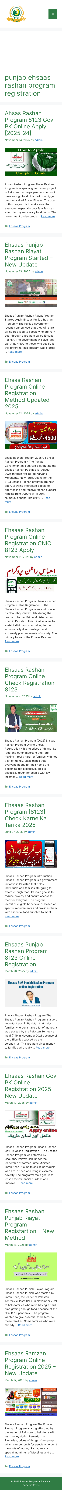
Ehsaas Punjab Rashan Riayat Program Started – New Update (29, 254)
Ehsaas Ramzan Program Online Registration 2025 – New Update (30, 1363)
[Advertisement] (31, 54)
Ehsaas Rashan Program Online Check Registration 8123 (29, 679)
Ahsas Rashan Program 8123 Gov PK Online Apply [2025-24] (29, 123)
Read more (48, 216)
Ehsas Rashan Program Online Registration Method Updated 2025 (27, 393)
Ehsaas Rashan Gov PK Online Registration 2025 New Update (30, 1085)
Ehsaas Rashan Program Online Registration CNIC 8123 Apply (28, 540)
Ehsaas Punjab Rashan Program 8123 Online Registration (26, 954)
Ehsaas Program (19, 226)
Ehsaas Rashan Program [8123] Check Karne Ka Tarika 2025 (26, 815)
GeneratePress (31, 1485)
